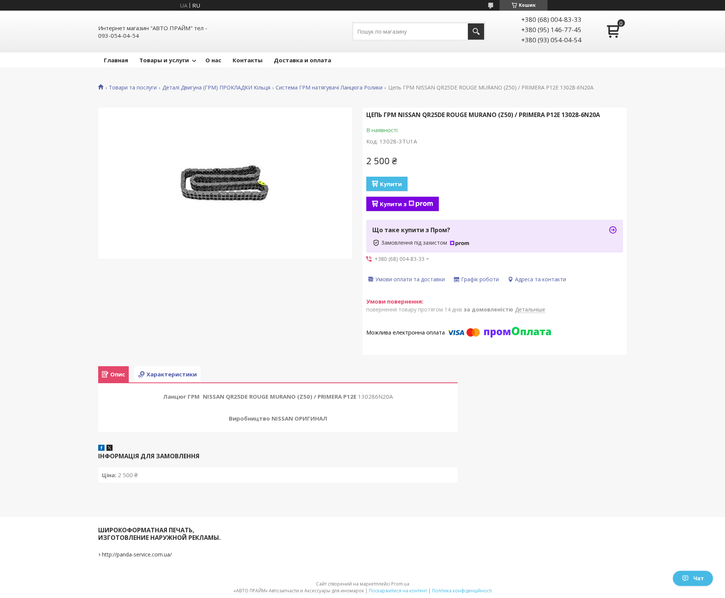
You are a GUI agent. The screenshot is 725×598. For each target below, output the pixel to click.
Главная (116, 60)
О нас (213, 60)
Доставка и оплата (302, 60)
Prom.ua (400, 584)
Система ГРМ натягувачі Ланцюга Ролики (329, 87)
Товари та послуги (133, 87)
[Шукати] (476, 31)
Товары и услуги (164, 60)
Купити (391, 184)
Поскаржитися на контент (398, 590)
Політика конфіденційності (462, 590)
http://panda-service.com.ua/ (137, 554)
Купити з (393, 204)
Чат (698, 578)
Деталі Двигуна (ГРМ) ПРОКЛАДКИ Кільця (216, 87)
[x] (109, 448)
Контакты (247, 60)
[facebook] (101, 448)
